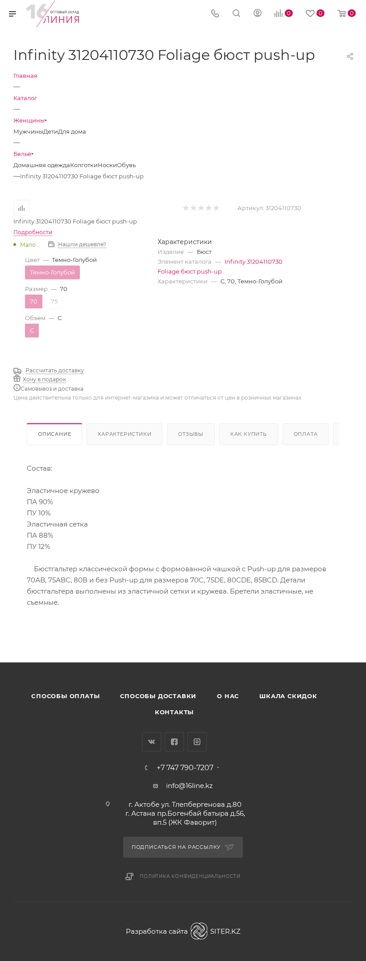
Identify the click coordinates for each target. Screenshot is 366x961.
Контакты (174, 712)
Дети (50, 131)
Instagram (197, 741)
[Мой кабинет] (258, 14)
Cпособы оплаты (65, 696)
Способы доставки (158, 696)
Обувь (126, 165)
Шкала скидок (288, 696)
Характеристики (124, 434)
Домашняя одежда (41, 165)
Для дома (72, 131)
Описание (54, 434)
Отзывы (191, 434)
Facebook (174, 741)
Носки (107, 165)
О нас (228, 696)
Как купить (248, 434)
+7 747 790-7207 (185, 767)
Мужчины (28, 131)
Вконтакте (151, 741)
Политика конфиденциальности (190, 876)
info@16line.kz (189, 785)
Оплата (306, 434)
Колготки (84, 165)
